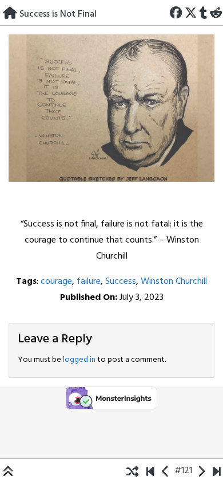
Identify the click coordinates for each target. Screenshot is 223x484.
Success (120, 281)
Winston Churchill (174, 281)
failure (89, 281)
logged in (79, 359)
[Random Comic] (132, 470)
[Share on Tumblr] (203, 12)
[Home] (9, 12)
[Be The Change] (150, 470)
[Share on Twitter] (191, 12)
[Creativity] (165, 470)
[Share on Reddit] (215, 12)
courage (56, 281)
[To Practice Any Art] (201, 470)
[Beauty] (216, 470)
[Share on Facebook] (176, 12)
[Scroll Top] (8, 470)
